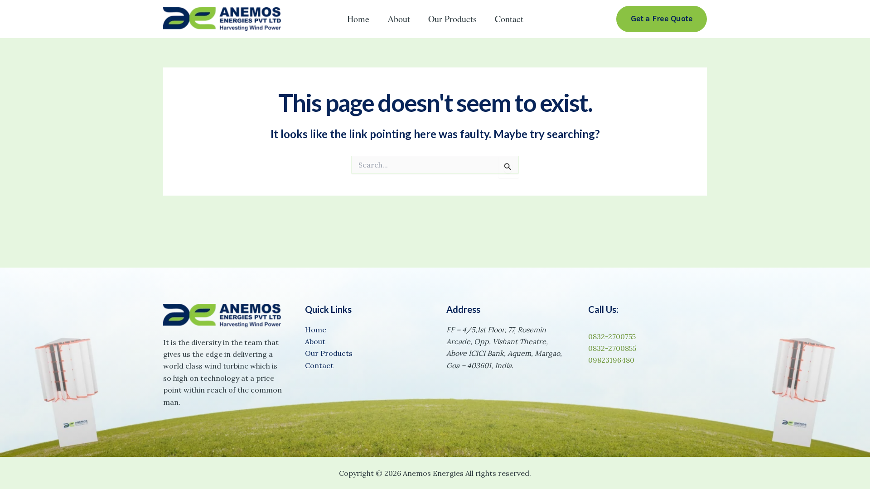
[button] (661, 19)
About (398, 19)
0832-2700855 (612, 348)
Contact (509, 19)
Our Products (452, 19)
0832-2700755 (612, 336)
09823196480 (611, 359)
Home (358, 19)
